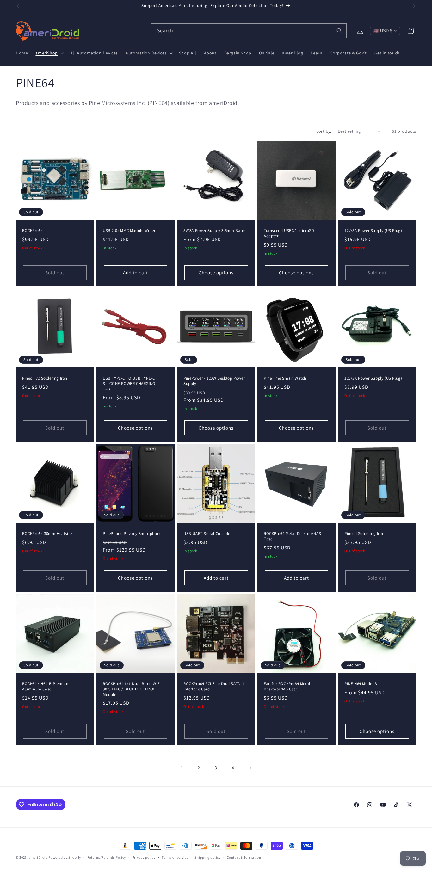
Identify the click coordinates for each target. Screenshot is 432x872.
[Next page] (250, 768)
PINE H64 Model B (360, 683)
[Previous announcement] (18, 6)
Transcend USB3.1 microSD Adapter (289, 233)
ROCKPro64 (32, 230)
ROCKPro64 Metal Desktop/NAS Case (292, 536)
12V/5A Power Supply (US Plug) (373, 230)
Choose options (216, 273)
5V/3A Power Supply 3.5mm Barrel (215, 230)
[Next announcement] (414, 6)
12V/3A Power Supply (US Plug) (373, 378)
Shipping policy (207, 857)
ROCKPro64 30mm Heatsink (47, 533)
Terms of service (175, 857)
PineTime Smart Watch (285, 378)
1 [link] (182, 767)
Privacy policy (144, 857)
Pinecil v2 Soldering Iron (44, 378)
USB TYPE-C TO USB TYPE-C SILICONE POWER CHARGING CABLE (129, 384)
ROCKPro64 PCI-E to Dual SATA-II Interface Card (213, 686)
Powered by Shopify (64, 857)
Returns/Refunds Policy (106, 857)
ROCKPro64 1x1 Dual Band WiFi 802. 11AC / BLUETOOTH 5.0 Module (132, 689)
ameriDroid (38, 857)
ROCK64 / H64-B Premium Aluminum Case (46, 686)
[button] (49, 53)
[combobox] (248, 31)
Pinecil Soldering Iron (364, 533)
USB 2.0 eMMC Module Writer (129, 230)
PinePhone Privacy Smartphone (132, 533)
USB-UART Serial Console (206, 533)
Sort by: (323, 131)
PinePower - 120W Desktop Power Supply (214, 381)
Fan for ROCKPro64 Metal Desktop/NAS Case (287, 686)
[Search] (339, 31)
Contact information (244, 857)
